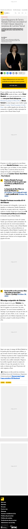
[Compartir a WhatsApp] (5, 73)
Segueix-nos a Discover (6, 9)
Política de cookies (6, 518)
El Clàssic (8, 382)
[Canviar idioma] (22, 13)
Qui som (3, 502)
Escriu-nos (4, 509)
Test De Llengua (17, 9)
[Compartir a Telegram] (7, 73)
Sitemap (3, 511)
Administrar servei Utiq (8, 522)
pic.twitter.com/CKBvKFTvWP (15, 192)
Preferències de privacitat (8, 520)
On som (3, 506)
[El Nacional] (2, 13)
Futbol (2, 382)
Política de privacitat (7, 516)
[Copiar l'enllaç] (16, 73)
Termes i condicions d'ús (8, 513)
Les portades (25, 9)
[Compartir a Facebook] (10, 73)
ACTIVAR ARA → (14, 85)
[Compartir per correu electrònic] (13, 73)
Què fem (3, 504)
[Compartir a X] (2, 73)
